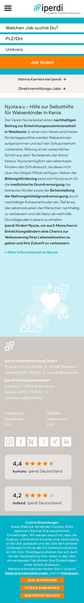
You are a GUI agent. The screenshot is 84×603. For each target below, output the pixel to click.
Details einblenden (42, 588)
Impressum (14, 413)
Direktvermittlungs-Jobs (40, 88)
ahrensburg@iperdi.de (23, 398)
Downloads (14, 419)
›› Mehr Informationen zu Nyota (31, 252)
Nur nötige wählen (42, 595)
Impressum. (70, 573)
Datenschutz (57, 419)
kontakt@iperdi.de (63, 372)
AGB (50, 424)
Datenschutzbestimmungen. (27, 573)
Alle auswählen (42, 580)
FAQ (8, 424)
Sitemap (54, 413)
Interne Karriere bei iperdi (39, 79)
